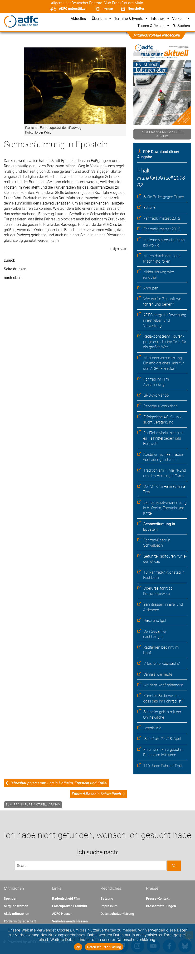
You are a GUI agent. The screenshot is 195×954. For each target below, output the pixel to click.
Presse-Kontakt (158, 898)
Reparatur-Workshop (160, 406)
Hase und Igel (154, 620)
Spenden (10, 898)
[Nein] (189, 939)
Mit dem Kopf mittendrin (163, 685)
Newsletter (136, 8)
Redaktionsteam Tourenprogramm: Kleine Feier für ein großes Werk (164, 341)
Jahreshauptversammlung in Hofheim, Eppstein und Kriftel (165, 508)
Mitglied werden (16, 906)
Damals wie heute (157, 674)
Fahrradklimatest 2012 (161, 218)
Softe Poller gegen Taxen (163, 197)
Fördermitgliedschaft (20, 921)
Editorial (149, 207)
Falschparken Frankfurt (69, 906)
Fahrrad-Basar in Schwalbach (96, 794)
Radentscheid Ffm (66, 898)
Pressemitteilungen (161, 906)
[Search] (174, 866)
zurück (9, 260)
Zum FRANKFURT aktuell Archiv (162, 134)
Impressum (109, 906)
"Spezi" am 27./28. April (162, 738)
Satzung (107, 898)
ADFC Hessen (62, 914)
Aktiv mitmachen (16, 914)
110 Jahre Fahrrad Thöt (162, 765)
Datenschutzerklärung (117, 914)
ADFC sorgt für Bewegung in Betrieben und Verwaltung (164, 320)
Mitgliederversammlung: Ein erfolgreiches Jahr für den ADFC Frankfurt (163, 363)
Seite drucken (15, 269)
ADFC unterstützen (73, 8)
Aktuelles (78, 19)
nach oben (12, 277)
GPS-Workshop (156, 395)
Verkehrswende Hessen (70, 921)
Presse (107, 9)
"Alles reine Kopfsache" (161, 663)
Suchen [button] (183, 26)
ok (78, 947)
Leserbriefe (152, 728)
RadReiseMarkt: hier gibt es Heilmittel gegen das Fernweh (163, 438)
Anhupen (150, 288)
